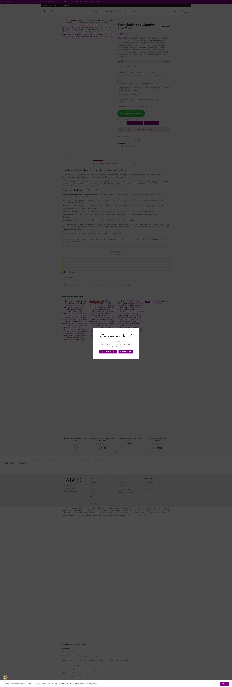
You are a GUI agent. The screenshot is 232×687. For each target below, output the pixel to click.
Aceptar (224, 683)
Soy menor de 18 (126, 351)
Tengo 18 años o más (108, 351)
